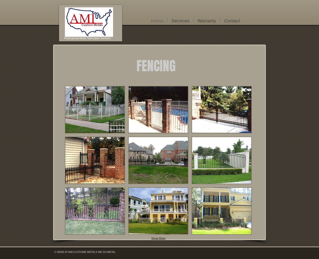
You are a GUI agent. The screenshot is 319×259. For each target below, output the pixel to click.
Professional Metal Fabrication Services (87, 38)
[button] (95, 109)
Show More (158, 238)
